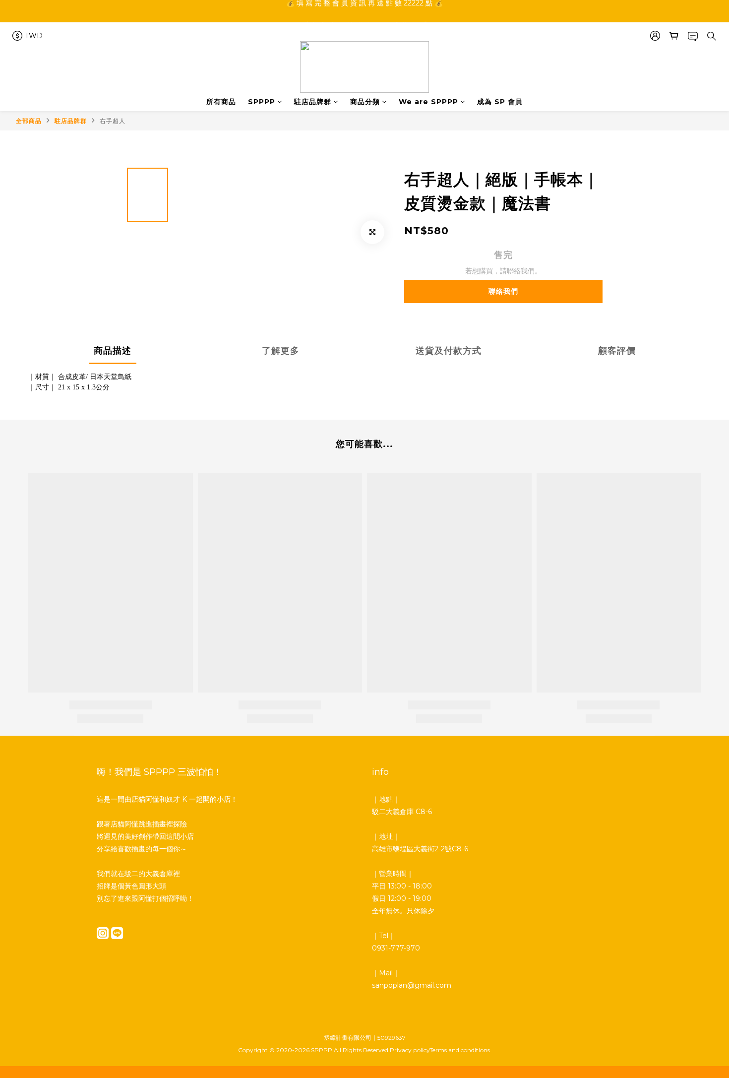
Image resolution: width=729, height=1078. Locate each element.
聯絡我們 (503, 291)
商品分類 (365, 101)
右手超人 (112, 121)
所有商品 (221, 101)
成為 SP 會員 (500, 101)
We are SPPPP (428, 101)
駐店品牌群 (312, 101)
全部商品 (29, 121)
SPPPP (261, 101)
